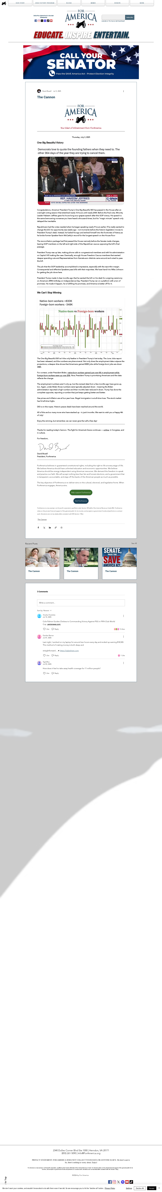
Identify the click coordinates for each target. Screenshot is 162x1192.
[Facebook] (36, 21)
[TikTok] (48, 21)
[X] (118, 1182)
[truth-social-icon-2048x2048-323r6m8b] (123, 1182)
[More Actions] (123, 616)
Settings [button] (129, 1188)
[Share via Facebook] (38, 527)
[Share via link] (56, 527)
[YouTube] (51, 21)
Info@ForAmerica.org (89, 1153)
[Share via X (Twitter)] (44, 527)
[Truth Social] (45, 21)
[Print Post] (61, 527)
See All (134, 543)
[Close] (159, 1188)
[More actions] (123, 91)
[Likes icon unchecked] (44, 629)
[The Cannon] (42, 557)
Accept (151, 1188)
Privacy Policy (110, 1188)
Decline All (140, 1188)
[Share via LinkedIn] (50, 527)
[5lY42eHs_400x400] (42, 21)
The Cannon (42, 519)
